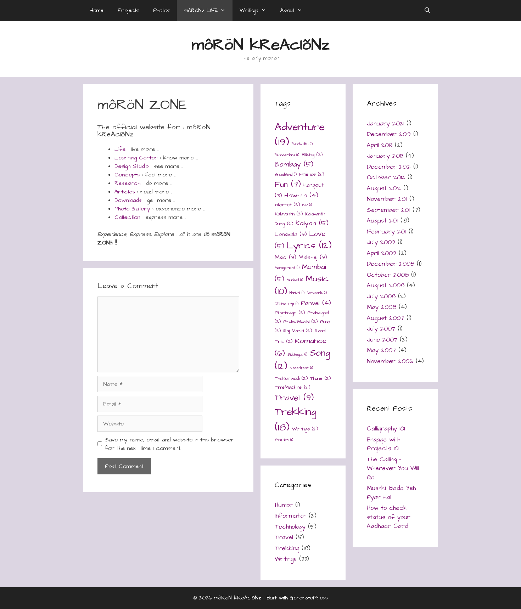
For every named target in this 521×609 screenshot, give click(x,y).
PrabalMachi (300, 321)
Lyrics (309, 245)
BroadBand (286, 174)
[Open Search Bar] (427, 10)
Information (290, 516)
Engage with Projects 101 (383, 444)
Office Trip (286, 303)
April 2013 (379, 145)
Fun (288, 184)
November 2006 (390, 361)
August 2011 (382, 220)
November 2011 (387, 199)
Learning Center (136, 158)
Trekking (287, 548)
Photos (161, 10)
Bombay (294, 164)
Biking (312, 154)
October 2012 (386, 177)
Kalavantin (289, 214)
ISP (307, 205)
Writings (249, 10)
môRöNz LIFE (201, 10)
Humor (284, 505)
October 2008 (388, 275)
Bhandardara (287, 155)
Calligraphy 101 (386, 428)
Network (317, 292)
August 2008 (385, 285)
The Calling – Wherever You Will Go (393, 468)
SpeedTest (301, 368)
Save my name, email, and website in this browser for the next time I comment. (169, 444)
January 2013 (385, 156)
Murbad (295, 280)
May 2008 (381, 307)
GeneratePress (309, 598)
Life (119, 149)
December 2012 (389, 167)
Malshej (312, 257)
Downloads (127, 200)
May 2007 (381, 350)
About (287, 10)
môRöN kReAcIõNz (261, 45)
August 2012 (384, 188)
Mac (285, 257)
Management (287, 267)
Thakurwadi (291, 378)
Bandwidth (302, 144)
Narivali (297, 292)
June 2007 (382, 339)
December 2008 (390, 264)
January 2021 (385, 123)
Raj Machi (297, 330)
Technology (290, 527)
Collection (127, 217)
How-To (301, 195)
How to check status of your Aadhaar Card (388, 517)
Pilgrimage (290, 312)
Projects (128, 10)
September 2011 (388, 210)
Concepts (127, 175)
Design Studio (131, 166)
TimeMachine (292, 387)
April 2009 (381, 253)
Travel (294, 398)
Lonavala (291, 234)
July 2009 (381, 242)
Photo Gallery (132, 209)
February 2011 (386, 231)
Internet (287, 204)
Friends (311, 174)
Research (127, 183)
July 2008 (381, 296)
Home (96, 10)
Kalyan (312, 223)
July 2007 (381, 329)
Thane (320, 378)
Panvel (316, 303)
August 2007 (385, 318)
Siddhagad (297, 354)
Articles (124, 192)
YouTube (284, 439)
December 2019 (389, 134)
